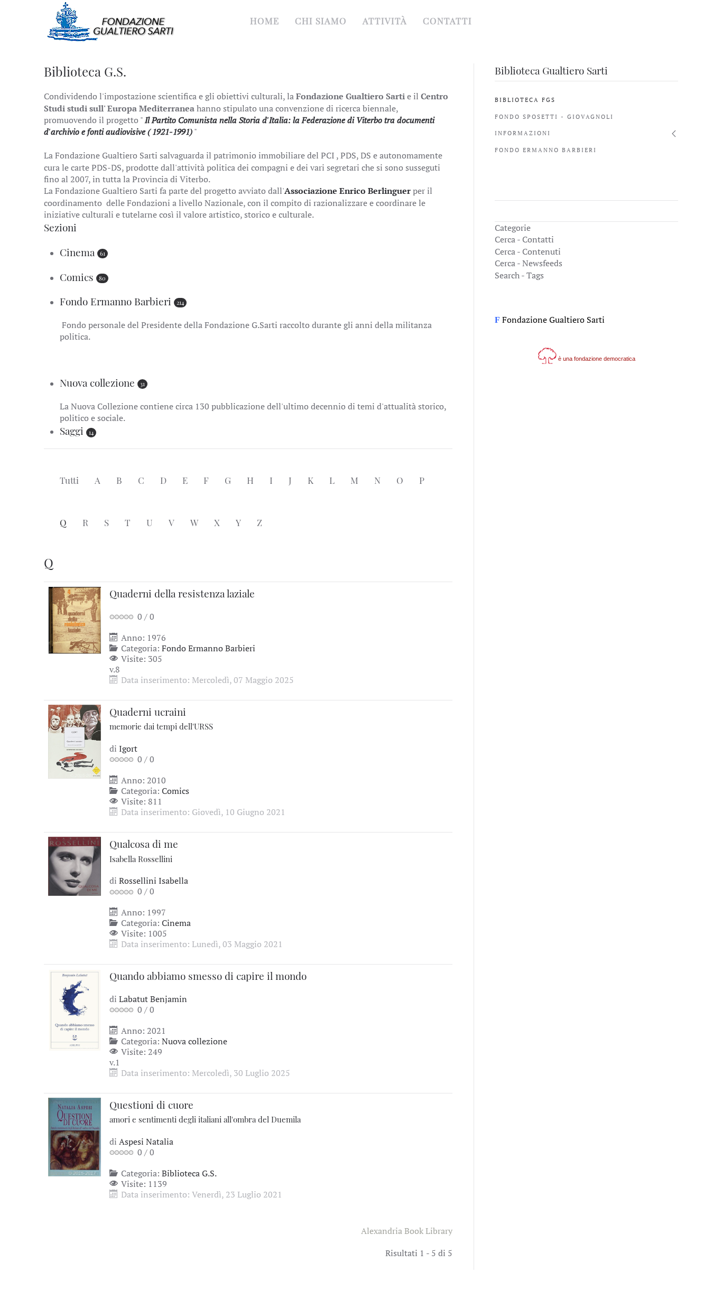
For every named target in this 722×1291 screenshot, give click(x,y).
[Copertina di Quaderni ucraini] (74, 740)
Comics (77, 277)
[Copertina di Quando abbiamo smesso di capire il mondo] (74, 1009)
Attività (385, 20)
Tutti (69, 480)
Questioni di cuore (205, 1111)
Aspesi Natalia (146, 1141)
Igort (128, 748)
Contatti (447, 20)
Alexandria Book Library (406, 1231)
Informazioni (523, 133)
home (264, 20)
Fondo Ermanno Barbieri (115, 301)
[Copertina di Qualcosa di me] (74, 865)
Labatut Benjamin (153, 999)
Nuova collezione (97, 382)
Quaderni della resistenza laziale (182, 593)
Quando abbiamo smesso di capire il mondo (208, 976)
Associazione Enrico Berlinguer (347, 191)
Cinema (77, 252)
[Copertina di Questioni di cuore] (74, 1136)
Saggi (72, 430)
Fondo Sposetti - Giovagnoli (554, 116)
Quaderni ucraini (161, 718)
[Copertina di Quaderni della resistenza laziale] (74, 619)
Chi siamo (321, 20)
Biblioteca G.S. (189, 1173)
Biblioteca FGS (525, 100)
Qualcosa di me (143, 850)
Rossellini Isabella (153, 880)
